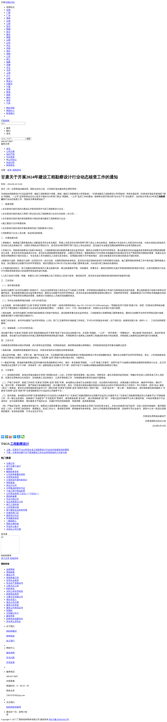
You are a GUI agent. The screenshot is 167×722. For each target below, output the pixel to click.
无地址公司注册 (13, 529)
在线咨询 (14, 558)
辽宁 (8, 76)
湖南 (8, 54)
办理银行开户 (12, 613)
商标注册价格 (12, 524)
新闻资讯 (10, 165)
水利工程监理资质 (14, 591)
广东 (8, 15)
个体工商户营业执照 (15, 491)
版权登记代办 (12, 515)
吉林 (8, 78)
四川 (8, 32)
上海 (8, 73)
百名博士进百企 (13, 621)
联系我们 (10, 113)
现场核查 (10, 572)
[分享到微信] (23, 436)
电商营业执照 (12, 594)
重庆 (8, 34)
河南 (8, 48)
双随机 (9, 610)
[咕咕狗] (5, 120)
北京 (8, 67)
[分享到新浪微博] (10, 436)
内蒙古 (9, 84)
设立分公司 (11, 485)
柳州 (8, 97)
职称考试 (10, 588)
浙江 (8, 59)
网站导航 (10, 108)
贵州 (8, 26)
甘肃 (8, 89)
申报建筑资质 (12, 518)
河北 (8, 45)
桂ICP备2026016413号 (59, 719)
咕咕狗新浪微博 (13, 707)
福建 (8, 62)
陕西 (8, 37)
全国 (8, 10)
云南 (8, 21)
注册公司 (10, 463)
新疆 (8, 95)
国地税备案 (11, 496)
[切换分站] (10, 2)
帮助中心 (10, 111)
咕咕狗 (9, 469)
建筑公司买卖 (12, 605)
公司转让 (12, 160)
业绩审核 (10, 569)
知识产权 (10, 154)
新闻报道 (10, 636)
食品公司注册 (12, 602)
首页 (8, 149)
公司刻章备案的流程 (15, 474)
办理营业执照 (12, 477)
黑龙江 (9, 81)
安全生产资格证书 (14, 583)
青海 (8, 92)
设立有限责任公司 (14, 502)
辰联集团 (10, 482)
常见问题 (10, 657)
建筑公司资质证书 (14, 608)
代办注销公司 (12, 499)
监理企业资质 (12, 580)
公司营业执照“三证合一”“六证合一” (22, 493)
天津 (8, 70)
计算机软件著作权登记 (16, 480)
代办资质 (10, 157)
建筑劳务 (10, 616)
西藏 (8, 29)
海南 (8, 18)
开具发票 (10, 662)
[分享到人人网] (18, 436)
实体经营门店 (12, 513)
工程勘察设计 (19, 443)
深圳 (8, 100)
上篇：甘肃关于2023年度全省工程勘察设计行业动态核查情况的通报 (37, 450)
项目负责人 (11, 599)
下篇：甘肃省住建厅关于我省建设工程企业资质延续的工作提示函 (36, 452)
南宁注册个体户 (13, 466)
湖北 (8, 51)
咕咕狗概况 (11, 631)
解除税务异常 (12, 472)
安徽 (8, 65)
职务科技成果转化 (14, 619)
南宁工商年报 (12, 504)
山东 (8, 43)
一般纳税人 (11, 521)
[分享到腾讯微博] (14, 436)
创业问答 (10, 162)
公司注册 (10, 151)
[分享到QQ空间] (6, 436)
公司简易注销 (12, 507)
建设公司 (10, 575)
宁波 (8, 103)
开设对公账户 (12, 526)
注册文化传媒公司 (14, 597)
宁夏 (8, 86)
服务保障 (10, 653)
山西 (8, 40)
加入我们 (10, 641)
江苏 (8, 56)
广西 (8, 12)
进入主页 (5, 558)
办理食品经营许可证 (15, 488)
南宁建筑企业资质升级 (16, 510)
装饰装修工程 (12, 577)
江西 (8, 23)
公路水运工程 (12, 586)
